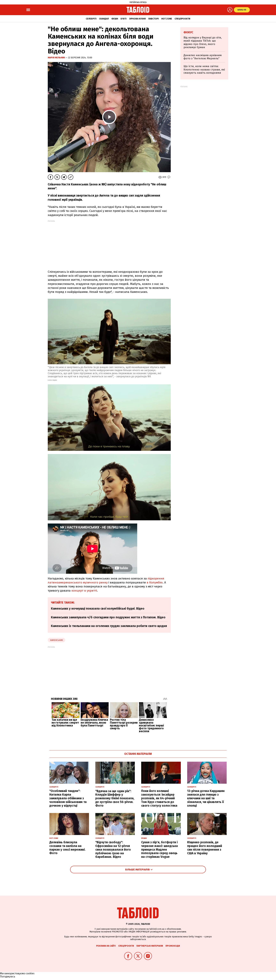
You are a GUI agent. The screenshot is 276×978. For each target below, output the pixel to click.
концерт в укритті (84, 590)
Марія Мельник (56, 57)
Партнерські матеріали (149, 946)
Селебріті (91, 18)
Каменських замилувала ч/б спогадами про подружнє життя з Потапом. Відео (108, 617)
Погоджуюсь (7, 976)
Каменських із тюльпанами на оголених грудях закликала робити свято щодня (109, 626)
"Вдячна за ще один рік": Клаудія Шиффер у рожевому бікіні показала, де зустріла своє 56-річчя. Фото (114, 798)
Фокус (188, 32)
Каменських (56, 640)
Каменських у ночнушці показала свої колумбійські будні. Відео (97, 608)
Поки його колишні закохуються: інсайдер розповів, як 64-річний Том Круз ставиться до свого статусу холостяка (159, 798)
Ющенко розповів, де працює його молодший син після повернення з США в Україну (204, 847)
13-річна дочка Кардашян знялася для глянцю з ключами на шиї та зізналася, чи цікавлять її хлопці (206, 798)
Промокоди (172, 946)
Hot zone (166, 18)
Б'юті (123, 18)
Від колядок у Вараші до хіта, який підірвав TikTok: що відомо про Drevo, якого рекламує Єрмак (203, 42)
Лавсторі (153, 18)
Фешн (114, 18)
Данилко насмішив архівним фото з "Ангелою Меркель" (203, 57)
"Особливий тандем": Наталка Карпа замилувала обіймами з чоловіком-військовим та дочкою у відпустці (68, 798)
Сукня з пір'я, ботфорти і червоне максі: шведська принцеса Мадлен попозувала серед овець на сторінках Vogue (159, 849)
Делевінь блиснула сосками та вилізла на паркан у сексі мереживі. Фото (67, 847)
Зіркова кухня (137, 18)
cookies (30, 973)
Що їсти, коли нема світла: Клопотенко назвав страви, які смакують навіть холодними (204, 69)
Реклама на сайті (106, 946)
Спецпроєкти (182, 18)
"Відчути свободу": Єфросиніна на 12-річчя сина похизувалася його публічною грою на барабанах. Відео (113, 849)
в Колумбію (155, 582)
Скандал (104, 18)
